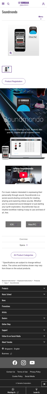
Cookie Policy (17, 376)
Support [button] (4, 330)
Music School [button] (6, 294)
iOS (12, 224)
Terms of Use (22, 372)
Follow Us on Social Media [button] (11, 336)
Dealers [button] (4, 318)
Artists (4, 312)
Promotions (6, 306)
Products (37, 281)
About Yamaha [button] (7, 342)
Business (5, 353)
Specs (22, 245)
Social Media (30, 376)
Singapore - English (12, 348)
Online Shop (6, 324)
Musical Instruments (8, 281)
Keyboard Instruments (24, 281)
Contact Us (11, 372)
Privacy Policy (35, 372)
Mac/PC (32, 224)
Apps (6, 283)
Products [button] (5, 288)
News (4, 300)
